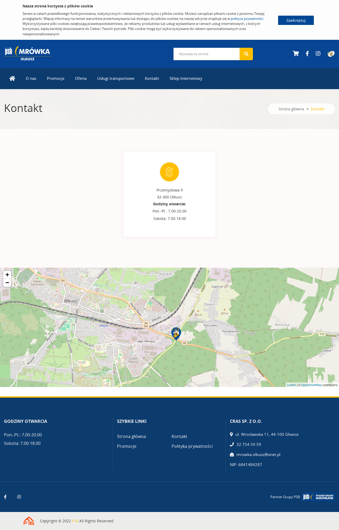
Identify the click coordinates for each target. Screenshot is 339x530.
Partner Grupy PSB (285, 496)
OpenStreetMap (311, 385)
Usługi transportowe (115, 78)
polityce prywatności (247, 18)
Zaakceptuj (296, 20)
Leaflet (291, 385)
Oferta (81, 78)
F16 (75, 520)
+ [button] (7, 274)
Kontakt (152, 78)
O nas (31, 78)
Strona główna (291, 108)
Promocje (55, 78)
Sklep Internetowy (186, 78)
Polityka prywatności (192, 446)
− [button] (7, 282)
